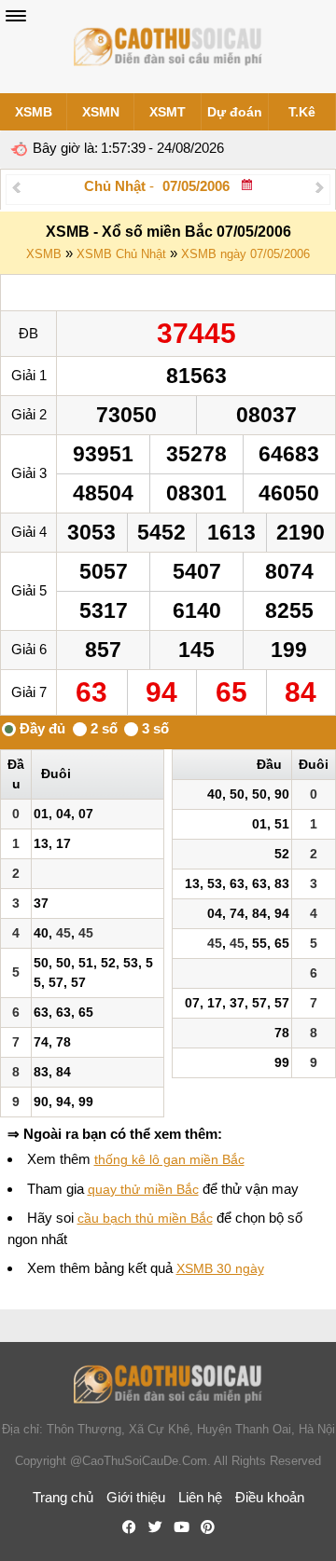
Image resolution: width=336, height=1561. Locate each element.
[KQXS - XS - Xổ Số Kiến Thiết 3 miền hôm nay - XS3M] (168, 46)
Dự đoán (234, 111)
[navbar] (16, 16)
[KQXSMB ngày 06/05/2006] (16, 187)
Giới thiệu (135, 1497)
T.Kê (301, 111)
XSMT (167, 111)
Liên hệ (200, 1497)
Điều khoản (269, 1497)
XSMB (33, 111)
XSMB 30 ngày (220, 1268)
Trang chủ (63, 1497)
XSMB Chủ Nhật (121, 254)
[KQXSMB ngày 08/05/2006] (319, 187)
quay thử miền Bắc (143, 1189)
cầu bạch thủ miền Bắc (145, 1218)
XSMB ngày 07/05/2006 (245, 254)
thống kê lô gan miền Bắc (169, 1159)
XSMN (100, 111)
